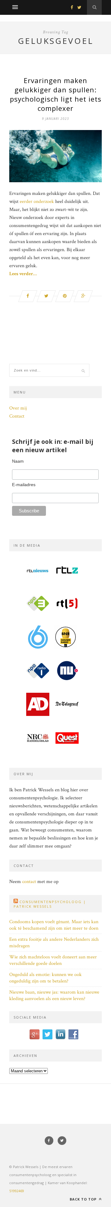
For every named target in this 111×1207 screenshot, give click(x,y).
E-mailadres (23, 484)
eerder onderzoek (37, 201)
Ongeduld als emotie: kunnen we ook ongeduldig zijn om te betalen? (45, 977)
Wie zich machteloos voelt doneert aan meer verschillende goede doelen (53, 960)
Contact (16, 416)
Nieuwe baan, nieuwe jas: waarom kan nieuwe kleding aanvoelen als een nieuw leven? (54, 995)
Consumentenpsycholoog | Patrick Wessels (50, 904)
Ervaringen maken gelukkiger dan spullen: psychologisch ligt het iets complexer (55, 94)
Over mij (18, 408)
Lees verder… (23, 274)
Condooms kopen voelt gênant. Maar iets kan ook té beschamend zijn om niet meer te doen (53, 925)
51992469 (16, 1190)
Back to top (84, 1199)
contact (29, 881)
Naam (18, 461)
